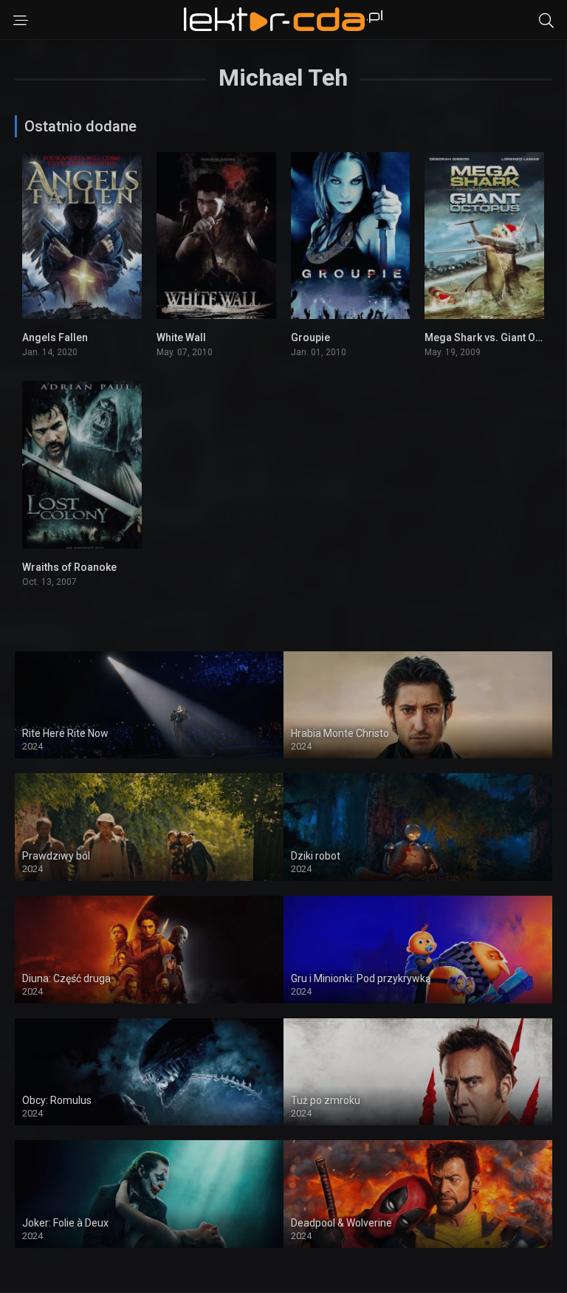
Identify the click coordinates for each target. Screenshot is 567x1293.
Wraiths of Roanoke (69, 567)
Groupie (310, 337)
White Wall (181, 337)
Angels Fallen (55, 337)
